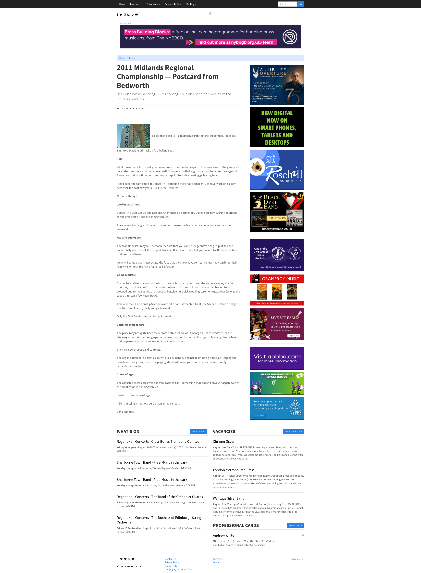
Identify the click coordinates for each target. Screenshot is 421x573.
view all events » (198, 431)
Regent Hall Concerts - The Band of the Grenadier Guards (160, 496)
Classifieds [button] (152, 4)
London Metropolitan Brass (233, 470)
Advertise (218, 558)
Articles (132, 58)
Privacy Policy (172, 562)
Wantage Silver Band (228, 498)
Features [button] (135, 4)
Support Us (219, 562)
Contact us (170, 558)
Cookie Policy (172, 566)
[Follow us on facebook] (117, 14)
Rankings (191, 4)
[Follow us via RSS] (128, 14)
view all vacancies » (293, 431)
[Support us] (136, 14)
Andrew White (223, 535)
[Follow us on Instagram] (125, 14)
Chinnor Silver (224, 441)
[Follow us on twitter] (121, 14)
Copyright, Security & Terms (179, 569)
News (122, 4)
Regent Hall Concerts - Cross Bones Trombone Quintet (158, 441)
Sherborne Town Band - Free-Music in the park (152, 462)
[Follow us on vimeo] (132, 14)
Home (122, 58)
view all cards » (295, 525)
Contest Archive (173, 4)
